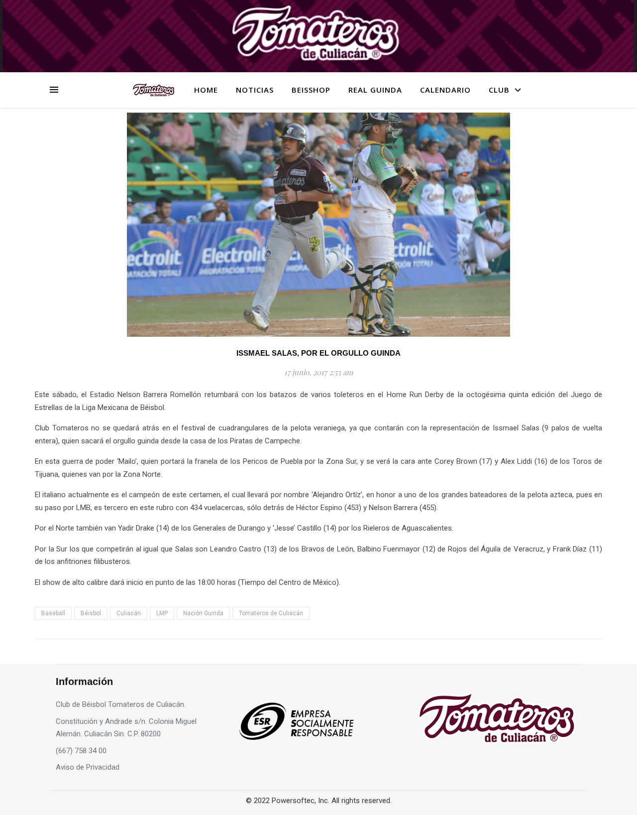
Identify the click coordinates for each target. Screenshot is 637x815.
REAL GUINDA (375, 90)
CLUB (499, 90)
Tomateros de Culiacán (271, 613)
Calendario (445, 90)
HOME (206, 90)
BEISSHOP (311, 90)
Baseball (53, 613)
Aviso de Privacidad (87, 767)
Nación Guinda (203, 613)
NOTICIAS (255, 90)
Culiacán (128, 613)
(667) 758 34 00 (81, 750)
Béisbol (91, 613)
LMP (162, 613)
